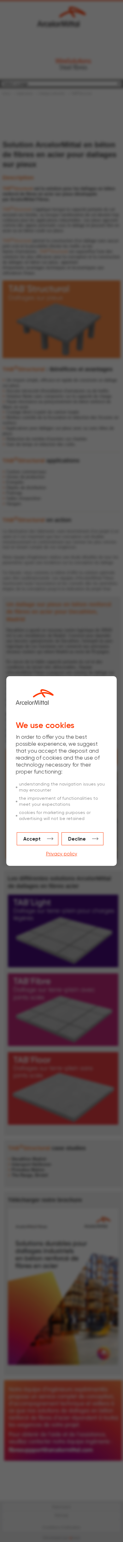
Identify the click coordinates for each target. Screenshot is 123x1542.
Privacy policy (61, 854)
